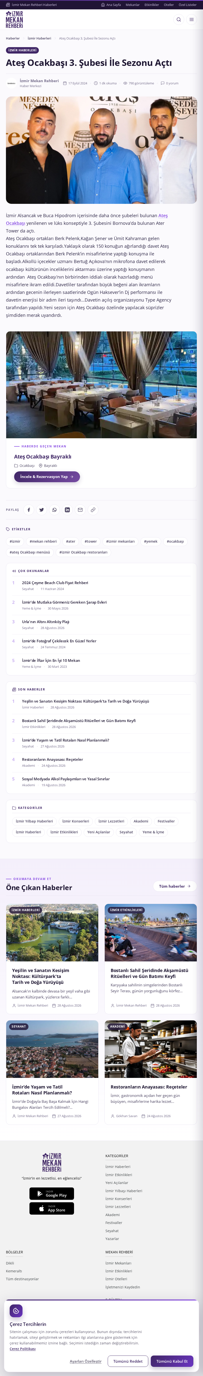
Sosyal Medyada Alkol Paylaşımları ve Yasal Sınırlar (66, 778)
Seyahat (126, 832)
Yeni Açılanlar (98, 832)
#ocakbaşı (175, 541)
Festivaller (166, 821)
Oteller (169, 4)
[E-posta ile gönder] (80, 509)
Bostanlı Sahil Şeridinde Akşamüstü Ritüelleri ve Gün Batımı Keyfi (78, 720)
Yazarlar (112, 1238)
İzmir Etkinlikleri (64, 832)
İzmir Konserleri (75, 821)
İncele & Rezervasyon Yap (44, 476)
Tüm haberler (172, 886)
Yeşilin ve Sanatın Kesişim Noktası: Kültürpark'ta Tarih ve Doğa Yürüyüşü (85, 701)
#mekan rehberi (43, 541)
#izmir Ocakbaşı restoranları (83, 552)
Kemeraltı (14, 1271)
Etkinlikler (152, 4)
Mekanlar (133, 4)
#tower (91, 541)
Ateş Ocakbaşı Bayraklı (42, 456)
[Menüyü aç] (191, 19)
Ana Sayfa (113, 4)
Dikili (10, 1263)
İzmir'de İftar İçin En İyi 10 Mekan (51, 660)
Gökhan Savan (126, 1116)
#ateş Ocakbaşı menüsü (30, 552)
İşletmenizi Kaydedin (122, 1287)
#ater (70, 541)
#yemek (150, 541)
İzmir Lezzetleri (111, 821)
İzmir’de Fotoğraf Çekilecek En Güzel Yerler (59, 640)
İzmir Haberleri (39, 38)
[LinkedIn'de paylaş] (67, 509)
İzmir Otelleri (116, 1279)
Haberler (13, 38)
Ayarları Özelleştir (86, 1361)
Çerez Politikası (23, 1348)
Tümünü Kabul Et (172, 1361)
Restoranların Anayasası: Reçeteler (52, 759)
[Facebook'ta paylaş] (28, 509)
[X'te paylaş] (41, 509)
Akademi (141, 821)
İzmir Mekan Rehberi (33, 1005)
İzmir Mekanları (118, 1263)
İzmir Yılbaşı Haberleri (34, 821)
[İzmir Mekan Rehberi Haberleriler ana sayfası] (14, 19)
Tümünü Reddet (128, 1361)
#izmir (15, 541)
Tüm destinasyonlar (22, 1279)
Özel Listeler (188, 4)
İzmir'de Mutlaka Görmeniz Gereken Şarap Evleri (64, 602)
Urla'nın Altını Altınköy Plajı (45, 621)
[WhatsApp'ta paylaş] (54, 509)
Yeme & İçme (153, 832)
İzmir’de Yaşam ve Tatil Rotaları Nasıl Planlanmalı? (65, 740)
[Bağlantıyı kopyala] (93, 509)
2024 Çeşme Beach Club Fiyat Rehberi (55, 582)
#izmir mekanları (120, 541)
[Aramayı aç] (178, 19)
